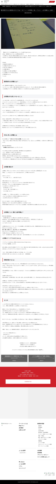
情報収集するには (6, 74)
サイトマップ (22, 468)
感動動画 (40, 440)
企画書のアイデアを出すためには (10, 72)
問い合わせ (21, 461)
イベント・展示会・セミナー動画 (45, 434)
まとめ (4, 76)
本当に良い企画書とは (7, 67)
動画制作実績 (40, 423)
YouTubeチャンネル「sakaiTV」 (36, 349)
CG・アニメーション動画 (43, 446)
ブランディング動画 (42, 439)
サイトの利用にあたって (43, 456)
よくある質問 (22, 450)
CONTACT (52, 1)
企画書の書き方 (6, 69)
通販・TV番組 (41, 435)
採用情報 (39, 452)
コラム (20, 466)
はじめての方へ (23, 452)
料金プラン (21, 425)
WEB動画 (40, 427)
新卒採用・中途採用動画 (43, 432)
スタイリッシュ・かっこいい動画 (45, 444)
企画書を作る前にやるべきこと (9, 65)
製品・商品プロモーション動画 (44, 437)
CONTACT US (28, 381)
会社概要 (39, 450)
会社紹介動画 (41, 430)
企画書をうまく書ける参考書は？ (9, 70)
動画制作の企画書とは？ (7, 64)
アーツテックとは (23, 423)
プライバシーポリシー (42, 454)
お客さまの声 (22, 430)
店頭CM (39, 425)
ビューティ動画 (41, 442)
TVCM (39, 429)
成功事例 (21, 427)
